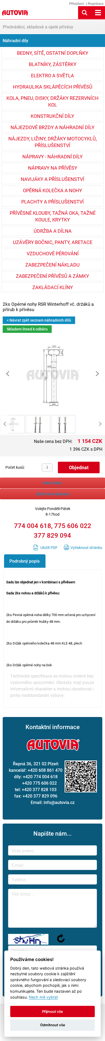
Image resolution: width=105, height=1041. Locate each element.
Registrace (96, 4)
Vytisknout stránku (86, 547)
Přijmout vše (52, 1011)
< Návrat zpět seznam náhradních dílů (39, 320)
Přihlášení (76, 4)
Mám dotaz (52, 482)
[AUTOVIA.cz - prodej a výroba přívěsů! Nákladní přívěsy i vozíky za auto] (15, 16)
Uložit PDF (49, 547)
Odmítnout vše (52, 1025)
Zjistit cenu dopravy (52, 493)
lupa (84, 12)
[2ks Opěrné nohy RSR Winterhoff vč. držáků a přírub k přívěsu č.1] (52, 413)
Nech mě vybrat (43, 997)
